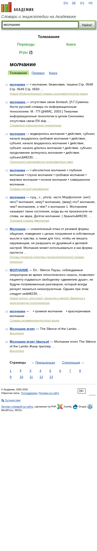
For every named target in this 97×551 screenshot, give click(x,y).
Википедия (17, 333)
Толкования (48, 37)
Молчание (18, 229)
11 (31, 377)
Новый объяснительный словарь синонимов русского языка (49, 93)
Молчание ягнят (22, 329)
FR (90, 3)
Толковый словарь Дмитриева (29, 220)
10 (21, 377)
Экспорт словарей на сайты (17, 406)
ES (82, 3)
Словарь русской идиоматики (29, 189)
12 (41, 377)
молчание (17, 84)
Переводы (26, 44)
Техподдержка (29, 393)
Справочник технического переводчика (35, 125)
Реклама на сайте (49, 393)
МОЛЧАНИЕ (19, 270)
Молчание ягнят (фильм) (29, 341)
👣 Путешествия (11, 400)
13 (51, 377)
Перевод (38, 73)
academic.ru (17, 7)
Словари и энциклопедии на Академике (38, 16)
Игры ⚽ (26, 52)
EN (66, 3)
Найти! (87, 25)
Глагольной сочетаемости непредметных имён (41, 162)
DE (74, 3)
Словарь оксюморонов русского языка (34, 320)
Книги (71, 44)
